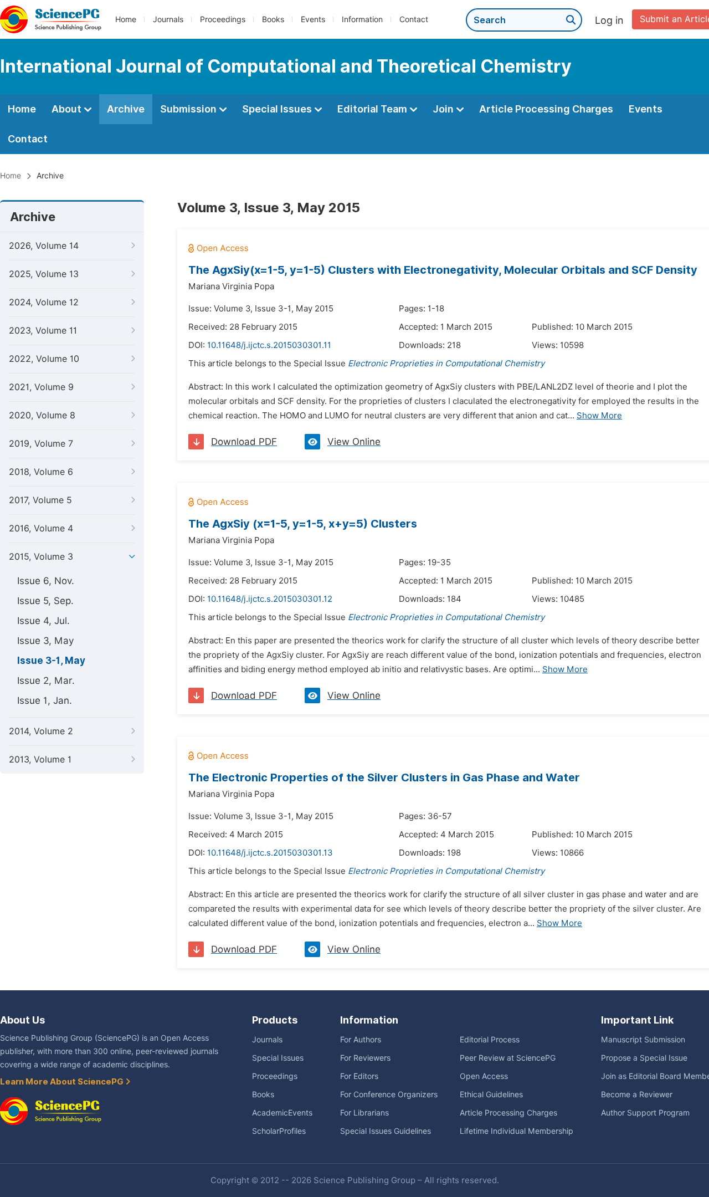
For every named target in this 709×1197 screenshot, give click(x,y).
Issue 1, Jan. (44, 700)
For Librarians (364, 1112)
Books (273, 19)
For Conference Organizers (389, 1094)
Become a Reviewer (636, 1094)
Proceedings (222, 19)
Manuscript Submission (643, 1039)
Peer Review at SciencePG (508, 1057)
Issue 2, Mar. (46, 680)
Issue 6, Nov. (45, 580)
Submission (189, 109)
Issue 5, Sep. (45, 600)
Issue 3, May (45, 640)
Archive (126, 109)
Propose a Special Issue (644, 1057)
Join (444, 109)
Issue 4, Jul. (43, 620)
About (68, 109)
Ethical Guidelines (491, 1094)
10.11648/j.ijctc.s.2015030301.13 (270, 853)
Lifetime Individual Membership (516, 1131)
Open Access (484, 1076)
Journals (168, 19)
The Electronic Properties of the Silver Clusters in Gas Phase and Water (384, 777)
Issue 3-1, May (51, 660)
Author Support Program (645, 1112)
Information (362, 19)
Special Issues (278, 109)
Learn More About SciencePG (62, 1082)
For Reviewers (365, 1057)
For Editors (359, 1076)
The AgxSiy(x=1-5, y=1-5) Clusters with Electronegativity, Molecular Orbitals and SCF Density (442, 270)
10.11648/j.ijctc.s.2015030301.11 (269, 345)
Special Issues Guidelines (385, 1131)
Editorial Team (373, 109)
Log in (609, 20)
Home (125, 19)
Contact (413, 19)
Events (313, 19)
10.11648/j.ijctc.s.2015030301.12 (269, 599)
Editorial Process (490, 1039)
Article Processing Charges (546, 109)
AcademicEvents (282, 1112)
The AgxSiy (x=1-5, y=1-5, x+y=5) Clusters (302, 523)
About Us (22, 1020)
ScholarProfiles (279, 1131)
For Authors (360, 1039)
